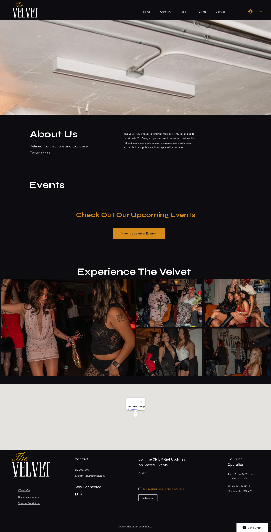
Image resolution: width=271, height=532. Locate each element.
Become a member (29, 496)
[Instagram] (81, 494)
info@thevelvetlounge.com (90, 475)
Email (142, 473)
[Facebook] (76, 494)
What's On (24, 490)
